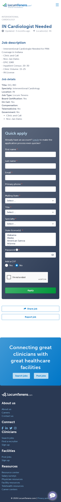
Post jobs (41, 375)
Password (10, 250)
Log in (36, 139)
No (21, 265)
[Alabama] (30, 235)
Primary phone (13, 184)
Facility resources (11, 482)
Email (8, 172)
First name (10, 149)
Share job (32, 308)
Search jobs (21, 375)
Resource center (10, 472)
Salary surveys (9, 475)
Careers (6, 412)
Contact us (7, 416)
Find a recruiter (10, 441)
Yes (11, 265)
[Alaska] (30, 238)
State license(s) (13, 230)
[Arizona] (30, 243)
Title (7, 207)
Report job (30, 317)
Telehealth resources (13, 486)
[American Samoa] (30, 240)
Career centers (9, 489)
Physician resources (12, 479)
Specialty (10, 218)
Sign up (6, 444)
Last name (10, 161)
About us (6, 409)
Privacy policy (44, 498)
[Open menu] (56, 5)
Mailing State (12, 195)
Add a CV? (10, 261)
